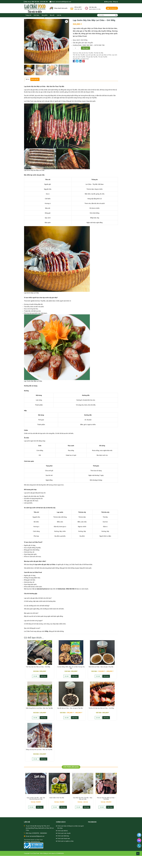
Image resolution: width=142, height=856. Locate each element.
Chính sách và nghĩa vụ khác (65, 841)
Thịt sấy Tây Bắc (102, 56)
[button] (66, 21)
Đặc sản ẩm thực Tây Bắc (86, 53)
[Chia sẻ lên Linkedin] (80, 61)
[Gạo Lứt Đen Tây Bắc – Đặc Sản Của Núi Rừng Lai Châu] (35, 783)
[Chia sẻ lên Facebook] (74, 61)
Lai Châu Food (85, 58)
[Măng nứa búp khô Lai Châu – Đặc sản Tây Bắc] (39, 735)
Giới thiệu (36, 15)
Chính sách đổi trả (62, 830)
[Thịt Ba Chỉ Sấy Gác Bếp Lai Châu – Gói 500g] (102, 694)
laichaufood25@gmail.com (63, 1)
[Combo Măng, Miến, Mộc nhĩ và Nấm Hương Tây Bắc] (70, 652)
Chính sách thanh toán (63, 838)
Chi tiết (35, 676)
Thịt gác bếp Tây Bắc (92, 56)
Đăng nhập (108, 1)
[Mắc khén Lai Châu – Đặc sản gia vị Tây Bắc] (102, 652)
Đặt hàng (43, 676)
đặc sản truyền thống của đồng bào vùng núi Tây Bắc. (61, 89)
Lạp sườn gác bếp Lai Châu (103, 54)
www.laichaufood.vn (43, 589)
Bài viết (52, 15)
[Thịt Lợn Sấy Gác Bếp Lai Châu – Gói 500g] (106, 783)
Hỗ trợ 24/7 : (78, 7)
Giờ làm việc (93, 7)
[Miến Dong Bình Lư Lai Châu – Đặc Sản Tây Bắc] (39, 694)
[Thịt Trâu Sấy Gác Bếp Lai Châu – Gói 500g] (39, 652)
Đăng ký (115, 1)
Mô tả (27, 79)
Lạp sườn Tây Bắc (80, 56)
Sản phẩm (44, 15)
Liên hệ (59, 15)
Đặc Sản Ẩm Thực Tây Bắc (55, 86)
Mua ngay (85, 48)
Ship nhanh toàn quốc (60, 8)
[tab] (27, 79)
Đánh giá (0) (34, 79)
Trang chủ (28, 15)
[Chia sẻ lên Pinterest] (83, 61)
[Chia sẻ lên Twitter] (77, 61)
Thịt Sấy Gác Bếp (98, 53)
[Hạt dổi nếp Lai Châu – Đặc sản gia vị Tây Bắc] (70, 694)
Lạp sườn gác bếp (90, 54)
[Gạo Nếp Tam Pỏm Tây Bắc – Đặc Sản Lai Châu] (82, 783)
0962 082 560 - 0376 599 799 (40, 1)
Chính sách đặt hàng (63, 836)
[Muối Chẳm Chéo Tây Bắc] (59, 783)
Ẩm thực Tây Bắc (80, 54)
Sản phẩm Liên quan (71, 767)
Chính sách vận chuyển (64, 833)
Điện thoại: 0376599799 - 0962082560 (36, 833)
